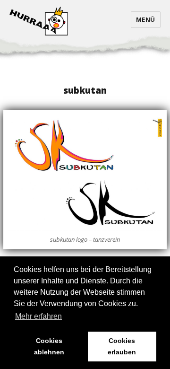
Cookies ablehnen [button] (49, 346)
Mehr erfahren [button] (38, 316)
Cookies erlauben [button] (122, 346)
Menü (145, 19)
